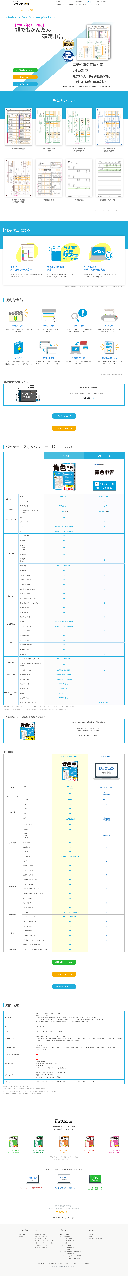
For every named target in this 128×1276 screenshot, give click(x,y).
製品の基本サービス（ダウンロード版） (44, 1241)
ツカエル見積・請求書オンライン (68, 1241)
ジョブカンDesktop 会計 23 (67, 1247)
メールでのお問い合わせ (41, 1247)
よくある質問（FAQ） (40, 1234)
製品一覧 (63, 1230)
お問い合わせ (65, 1212)
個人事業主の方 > (60, 2)
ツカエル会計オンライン (66, 1243)
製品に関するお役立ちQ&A (41, 1236)
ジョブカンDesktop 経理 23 (67, 1253)
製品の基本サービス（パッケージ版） (44, 1243)
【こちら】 (113, 210)
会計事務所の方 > (80, 2)
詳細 (66, 511)
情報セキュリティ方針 (71, 1263)
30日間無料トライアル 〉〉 (26, 70)
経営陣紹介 (91, 1234)
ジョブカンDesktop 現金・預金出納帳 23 (70, 1251)
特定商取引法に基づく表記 (55, 1263)
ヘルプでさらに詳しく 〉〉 (64, 416)
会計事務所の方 (24, 1230)
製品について (22, 1236)
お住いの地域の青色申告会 (41, 1245)
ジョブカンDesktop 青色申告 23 (68, 1249)
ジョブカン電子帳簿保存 (66, 1238)
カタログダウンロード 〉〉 (25, 84)
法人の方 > (70, 2)
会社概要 (92, 1230)
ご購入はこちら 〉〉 (25, 77)
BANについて (22, 1234)
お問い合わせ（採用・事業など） (97, 1238)
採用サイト (91, 1236)
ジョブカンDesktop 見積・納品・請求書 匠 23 (71, 1256)
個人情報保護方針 (85, 1263)
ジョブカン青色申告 (106, 756)
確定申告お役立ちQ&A (40, 1238)
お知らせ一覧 (41, 1263)
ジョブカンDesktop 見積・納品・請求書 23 (71, 1258)
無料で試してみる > (102, 2)
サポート (38, 1230)
